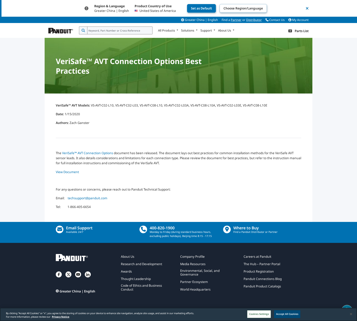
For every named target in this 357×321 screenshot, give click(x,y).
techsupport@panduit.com (87, 198)
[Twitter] (68, 278)
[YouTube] (78, 278)
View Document (67, 172)
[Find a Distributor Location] (227, 229)
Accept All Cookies (287, 314)
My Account (300, 20)
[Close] (351, 314)
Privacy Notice (60, 317)
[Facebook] (59, 278)
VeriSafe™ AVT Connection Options (87, 153)
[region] (178, 314)
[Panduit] (60, 29)
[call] (143, 229)
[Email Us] (59, 229)
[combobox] (119, 30)
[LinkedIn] (88, 278)
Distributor (254, 20)
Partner (236, 20)
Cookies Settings (259, 314)
